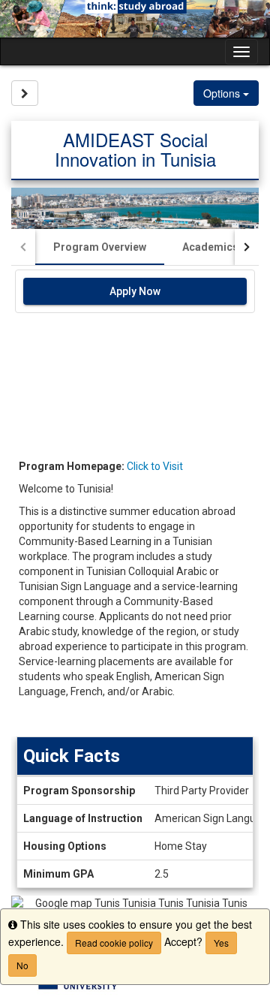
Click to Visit (155, 466)
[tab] (99, 247)
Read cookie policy (114, 942)
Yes (221, 942)
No (22, 965)
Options (223, 93)
